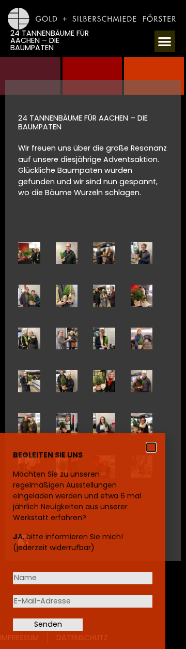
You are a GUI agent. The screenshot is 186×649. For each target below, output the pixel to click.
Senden (48, 624)
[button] (165, 41)
